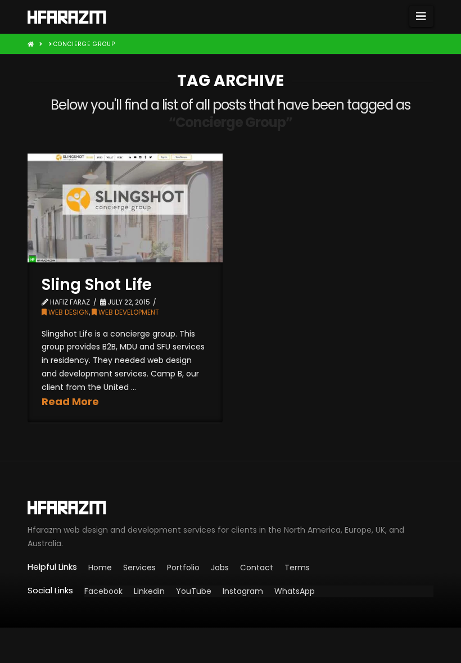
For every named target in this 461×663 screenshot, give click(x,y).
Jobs (220, 567)
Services (139, 567)
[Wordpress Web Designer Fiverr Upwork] (230, 507)
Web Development (128, 312)
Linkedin (149, 591)
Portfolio (183, 567)
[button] (421, 16)
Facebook (103, 591)
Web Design (68, 312)
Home (100, 567)
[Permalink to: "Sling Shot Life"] (125, 207)
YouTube (193, 591)
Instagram (243, 591)
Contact (256, 567)
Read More (70, 401)
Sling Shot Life (97, 285)
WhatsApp (294, 591)
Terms (297, 567)
